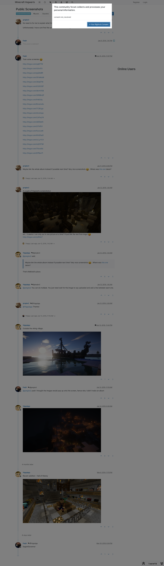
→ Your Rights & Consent (98, 24)
